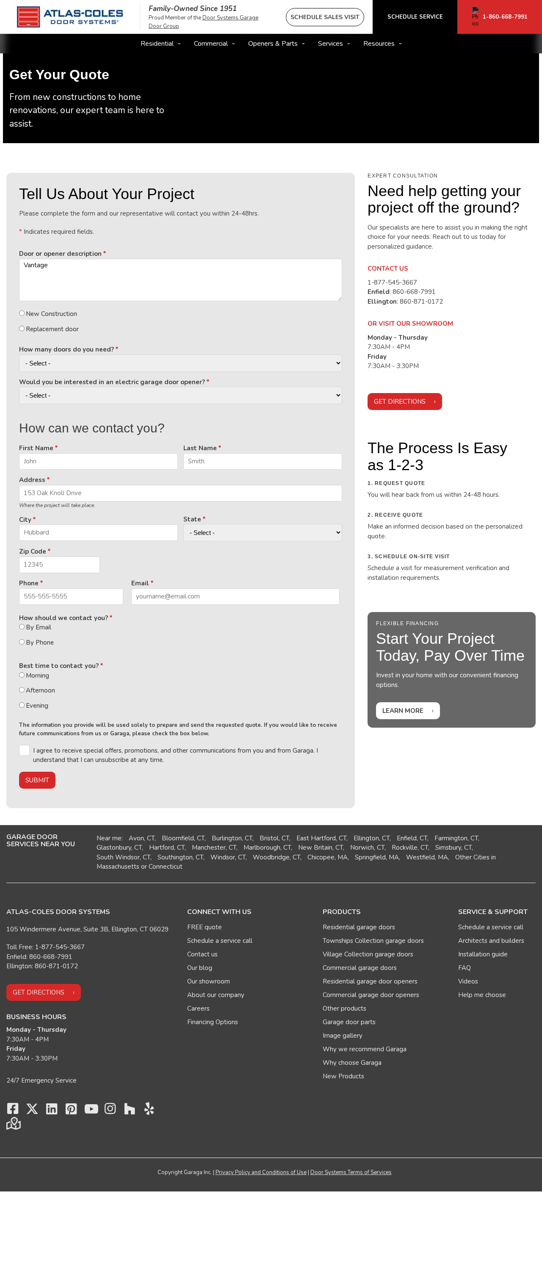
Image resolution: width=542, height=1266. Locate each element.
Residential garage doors (359, 927)
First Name (36, 448)
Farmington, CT (456, 838)
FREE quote (204, 927)
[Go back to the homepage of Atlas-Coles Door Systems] (70, 17)
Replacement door (52, 329)
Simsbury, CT (453, 847)
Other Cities (472, 857)
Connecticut (166, 866)
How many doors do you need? (66, 349)
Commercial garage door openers (371, 995)
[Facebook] (12, 1111)
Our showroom (208, 981)
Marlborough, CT (267, 847)
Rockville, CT (410, 847)
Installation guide (483, 954)
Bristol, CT (274, 838)
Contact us (202, 954)
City (25, 519)
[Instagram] (110, 1111)
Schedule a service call (219, 940)
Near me (109, 838)
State (192, 519)
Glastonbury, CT (119, 847)
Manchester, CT (214, 847)
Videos (468, 981)
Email (140, 583)
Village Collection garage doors (368, 954)
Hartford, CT (167, 847)
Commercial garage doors (360, 968)
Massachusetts (118, 866)
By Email (38, 627)
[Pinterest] (71, 1111)
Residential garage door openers (370, 981)
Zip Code (32, 551)
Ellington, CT (372, 838)
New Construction (51, 314)
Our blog (199, 968)
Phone (29, 583)
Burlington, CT (232, 838)
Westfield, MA (427, 857)
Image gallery (342, 1035)
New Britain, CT (320, 847)
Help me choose (482, 995)
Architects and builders (491, 940)
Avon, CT (142, 838)
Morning (37, 675)
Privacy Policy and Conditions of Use (261, 1172)
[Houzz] (129, 1111)
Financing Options (212, 1022)
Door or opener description (60, 253)
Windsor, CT (228, 857)
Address (32, 480)
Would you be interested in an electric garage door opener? (112, 382)
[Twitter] (32, 1111)
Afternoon (40, 690)
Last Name (200, 448)
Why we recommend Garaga (364, 1049)
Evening (37, 705)
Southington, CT (180, 857)
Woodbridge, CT (276, 857)
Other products (344, 1008)
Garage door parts (349, 1022)
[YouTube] (90, 1111)
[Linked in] (51, 1111)
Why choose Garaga (352, 1062)
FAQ (464, 968)
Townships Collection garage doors (373, 940)
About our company (215, 995)
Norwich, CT (367, 847)
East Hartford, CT (321, 838)
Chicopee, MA (327, 857)
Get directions (400, 401)
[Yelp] (149, 1111)
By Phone (40, 642)
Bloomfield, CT (183, 838)
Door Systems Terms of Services (351, 1172)
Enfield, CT (412, 838)
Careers (198, 1008)
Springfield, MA (377, 857)
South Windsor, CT (123, 857)
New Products (343, 1076)
